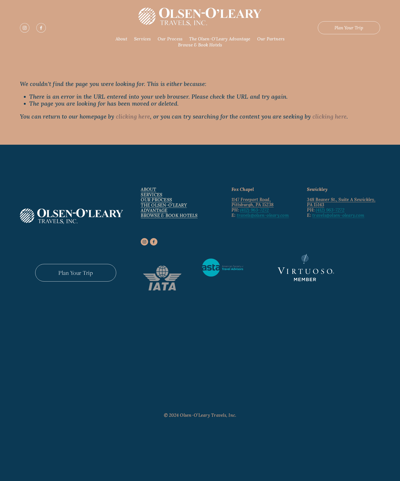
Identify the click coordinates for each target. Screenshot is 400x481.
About (121, 39)
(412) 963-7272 (254, 210)
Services (142, 39)
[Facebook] (41, 28)
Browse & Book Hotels (200, 45)
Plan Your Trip (348, 28)
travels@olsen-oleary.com (263, 215)
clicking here (133, 116)
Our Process (170, 39)
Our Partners (270, 39)
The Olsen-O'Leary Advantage (219, 39)
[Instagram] (24, 28)
